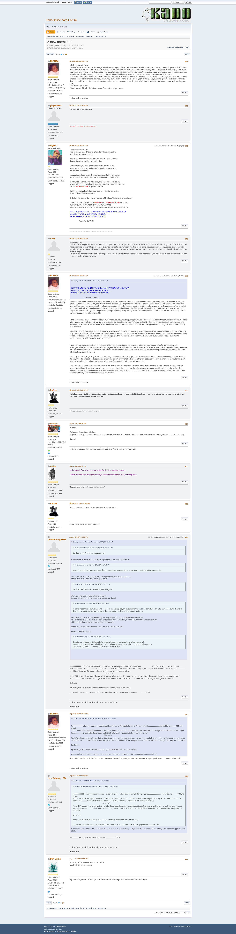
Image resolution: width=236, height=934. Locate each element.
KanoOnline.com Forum (61, 20)
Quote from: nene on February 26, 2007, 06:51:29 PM (92, 565)
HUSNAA (54, 61)
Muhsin (54, 423)
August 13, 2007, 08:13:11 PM (78, 859)
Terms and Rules (179, 926)
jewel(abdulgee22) (57, 539)
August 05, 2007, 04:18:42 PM (81, 503)
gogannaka (55, 105)
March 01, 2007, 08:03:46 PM (78, 105)
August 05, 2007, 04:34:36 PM (78, 537)
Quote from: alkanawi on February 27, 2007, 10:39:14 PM (93, 548)
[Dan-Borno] (49, 891)
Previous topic (173, 47)
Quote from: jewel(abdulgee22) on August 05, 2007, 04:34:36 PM (94, 718)
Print (187, 54)
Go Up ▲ (189, 926)
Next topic (184, 47)
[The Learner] (49, 453)
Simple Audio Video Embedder (53, 929)
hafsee (53, 390)
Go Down (50, 54)
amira (53, 466)
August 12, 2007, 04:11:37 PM (78, 776)
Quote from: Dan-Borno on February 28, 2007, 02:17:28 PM (93, 542)
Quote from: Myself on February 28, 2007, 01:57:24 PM (92, 637)
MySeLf (53, 145)
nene (52, 238)
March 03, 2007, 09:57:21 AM (78, 276)
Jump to (157, 912)
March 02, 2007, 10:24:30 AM (78, 238)
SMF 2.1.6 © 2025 (49, 926)
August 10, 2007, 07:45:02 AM (78, 714)
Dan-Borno (55, 858)
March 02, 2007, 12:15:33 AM (78, 145)
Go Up (49, 903)
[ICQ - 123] (49, 450)
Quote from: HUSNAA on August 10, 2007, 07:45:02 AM (91, 780)
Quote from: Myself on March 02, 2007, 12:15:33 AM (90, 281)
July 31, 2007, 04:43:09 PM (77, 423)
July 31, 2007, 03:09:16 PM (80, 390)
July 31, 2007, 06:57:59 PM (77, 466)
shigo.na (142, 609)
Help (171, 926)
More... (184, 93)
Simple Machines (61, 926)
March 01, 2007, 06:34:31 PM (78, 61)
